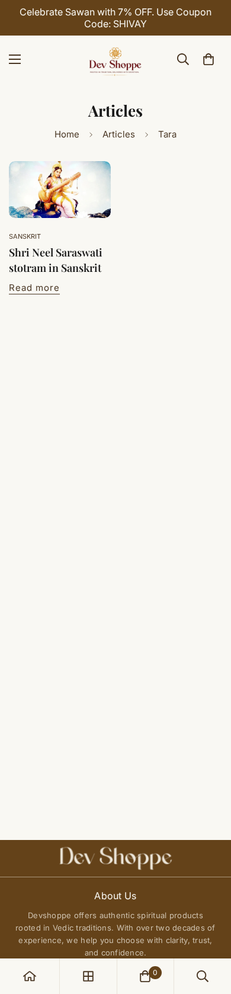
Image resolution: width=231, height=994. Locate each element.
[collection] (88, 976)
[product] (30, 976)
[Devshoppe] (115, 59)
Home (66, 134)
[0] (208, 59)
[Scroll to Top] (210, 931)
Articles (118, 134)
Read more (34, 287)
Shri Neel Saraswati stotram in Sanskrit (55, 259)
